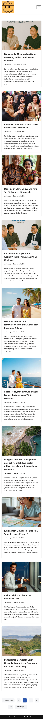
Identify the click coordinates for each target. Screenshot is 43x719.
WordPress (30, 717)
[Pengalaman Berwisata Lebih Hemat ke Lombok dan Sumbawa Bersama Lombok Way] (21, 641)
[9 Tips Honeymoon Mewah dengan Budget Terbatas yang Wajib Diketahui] (21, 373)
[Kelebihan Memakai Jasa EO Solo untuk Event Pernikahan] (21, 106)
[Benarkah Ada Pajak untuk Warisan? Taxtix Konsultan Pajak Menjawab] (21, 235)
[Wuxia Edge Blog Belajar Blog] (8, 7)
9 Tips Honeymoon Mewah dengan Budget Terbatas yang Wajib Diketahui (21, 395)
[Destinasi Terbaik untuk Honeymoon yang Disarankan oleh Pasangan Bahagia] (21, 303)
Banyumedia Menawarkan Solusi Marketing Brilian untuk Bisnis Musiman (20, 57)
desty (9, 64)
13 (11, 706)
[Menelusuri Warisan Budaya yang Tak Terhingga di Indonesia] (21, 170)
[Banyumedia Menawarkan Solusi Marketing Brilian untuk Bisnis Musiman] (21, 35)
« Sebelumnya (8, 700)
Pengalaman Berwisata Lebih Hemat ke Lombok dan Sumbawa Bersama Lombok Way (20, 663)
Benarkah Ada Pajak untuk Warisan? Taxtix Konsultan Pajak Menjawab (20, 256)
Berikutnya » (21, 706)
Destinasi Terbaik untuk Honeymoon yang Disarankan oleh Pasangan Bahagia (21, 324)
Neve (10, 717)
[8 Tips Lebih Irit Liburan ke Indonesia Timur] (21, 577)
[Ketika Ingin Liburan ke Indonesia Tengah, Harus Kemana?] (21, 512)
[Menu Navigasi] (39, 7)
